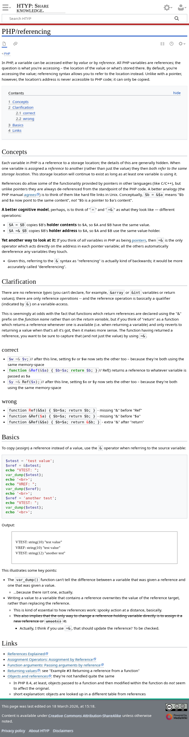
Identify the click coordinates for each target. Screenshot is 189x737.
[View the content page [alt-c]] (4, 44)
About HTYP (39, 730)
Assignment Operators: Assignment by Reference (50, 659)
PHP (7, 53)
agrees (30, 194)
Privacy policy (13, 730)
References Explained (26, 653)
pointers (139, 240)
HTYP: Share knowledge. (33, 8)
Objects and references (28, 675)
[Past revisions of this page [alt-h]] (171, 44)
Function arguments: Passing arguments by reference (54, 664)
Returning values (22, 670)
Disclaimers (63, 730)
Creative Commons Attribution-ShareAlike (84, 715)
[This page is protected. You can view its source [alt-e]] (162, 44)
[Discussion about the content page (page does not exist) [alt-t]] (15, 44)
